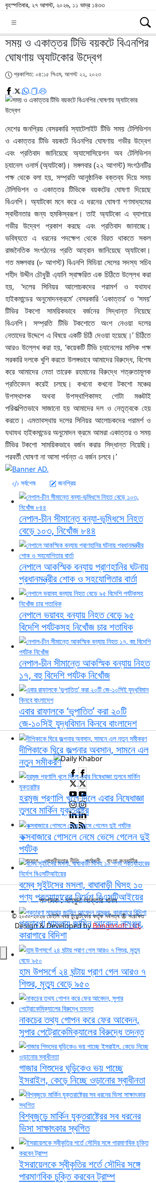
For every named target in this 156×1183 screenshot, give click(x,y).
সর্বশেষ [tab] (27, 483)
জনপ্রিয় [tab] (66, 483)
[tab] (23, 483)
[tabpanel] (78, 611)
